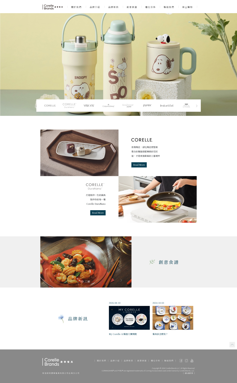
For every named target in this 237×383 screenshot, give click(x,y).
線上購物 (187, 7)
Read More (139, 164)
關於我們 (101, 360)
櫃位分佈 (150, 7)
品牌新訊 (113, 7)
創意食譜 (132, 7)
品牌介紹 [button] (95, 7)
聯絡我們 (169, 7)
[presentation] (36, 105)
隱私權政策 (189, 373)
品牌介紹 (115, 360)
